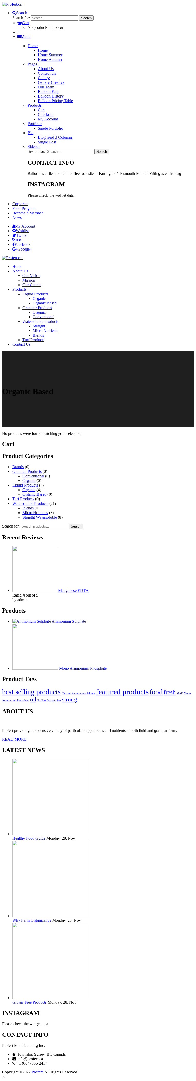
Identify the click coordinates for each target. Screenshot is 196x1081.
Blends (28, 508)
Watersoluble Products (30, 503)
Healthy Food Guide (28, 838)
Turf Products (23, 499)
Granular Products (27, 471)
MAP (180, 693)
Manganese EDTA (73, 590)
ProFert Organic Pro (49, 700)
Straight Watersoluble (39, 517)
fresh (170, 692)
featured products (122, 692)
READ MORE (14, 739)
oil (33, 699)
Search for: (11, 526)
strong (69, 699)
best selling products (31, 692)
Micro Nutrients (35, 512)
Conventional (33, 476)
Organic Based (34, 494)
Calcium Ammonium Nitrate (78, 693)
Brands (18, 467)
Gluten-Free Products (29, 1002)
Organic (28, 480)
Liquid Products (25, 485)
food (156, 692)
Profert (37, 1072)
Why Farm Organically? (31, 920)
